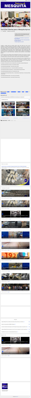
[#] (1, 0)
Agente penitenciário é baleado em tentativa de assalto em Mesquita (13, 258)
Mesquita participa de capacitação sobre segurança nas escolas (22, 106)
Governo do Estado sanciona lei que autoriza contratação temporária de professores (7, 106)
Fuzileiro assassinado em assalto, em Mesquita (10, 226)
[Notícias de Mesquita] (15, 7)
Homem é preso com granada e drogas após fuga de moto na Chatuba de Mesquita (14, 166)
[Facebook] (2, 0)
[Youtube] (5, 0)
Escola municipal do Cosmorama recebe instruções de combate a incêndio (8, 114)
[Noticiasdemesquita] (7, 0)
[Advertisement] (6, 37)
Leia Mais (11, 198)
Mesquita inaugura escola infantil (19, 41)
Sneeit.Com (17, 396)
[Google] (3, 0)
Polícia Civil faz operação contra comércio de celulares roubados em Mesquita (15, 237)
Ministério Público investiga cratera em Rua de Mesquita (11, 278)
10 (2, 287)
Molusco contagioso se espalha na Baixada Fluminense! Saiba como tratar (14, 247)
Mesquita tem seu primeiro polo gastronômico (10, 289)
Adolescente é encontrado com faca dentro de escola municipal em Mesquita (22, 114)
